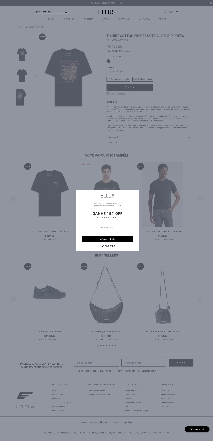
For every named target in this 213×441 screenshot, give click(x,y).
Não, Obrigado (107, 246)
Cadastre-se (107, 239)
